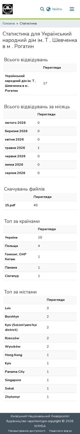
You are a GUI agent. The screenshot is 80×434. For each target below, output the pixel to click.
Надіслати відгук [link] (60, 431)
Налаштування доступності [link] (26, 431)
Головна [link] (8, 23)
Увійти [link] (57, 9)
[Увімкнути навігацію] (72, 9)
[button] (7, 9)
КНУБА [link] (40, 426)
